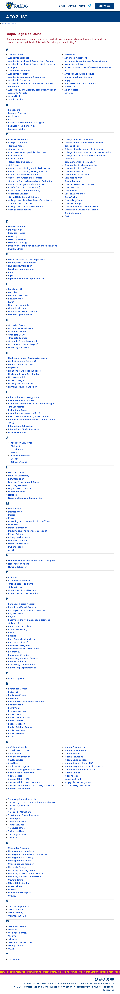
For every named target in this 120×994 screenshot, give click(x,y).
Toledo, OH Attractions (19, 812)
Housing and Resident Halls (22, 383)
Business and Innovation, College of (26, 122)
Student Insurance (73, 756)
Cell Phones (14, 165)
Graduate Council (17, 334)
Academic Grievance (19, 70)
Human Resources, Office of (22, 386)
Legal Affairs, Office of (19, 488)
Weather (12, 929)
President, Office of (18, 642)
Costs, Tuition (71, 197)
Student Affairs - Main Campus (24, 782)
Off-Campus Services (19, 580)
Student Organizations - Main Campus (83, 766)
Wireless (12, 939)
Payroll (11, 616)
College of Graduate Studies (78, 139)
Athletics (68, 93)
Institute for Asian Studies (21, 400)
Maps (11, 518)
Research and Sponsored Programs (26, 701)
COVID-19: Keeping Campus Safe (81, 206)
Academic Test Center (19, 80)
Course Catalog (72, 203)
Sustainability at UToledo (77, 785)
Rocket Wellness (16, 730)
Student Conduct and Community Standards (31, 785)
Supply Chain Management (78, 782)
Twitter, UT (13, 837)
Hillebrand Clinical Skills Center (23, 374)
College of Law (71, 146)
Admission (69, 54)
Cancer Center (15, 155)
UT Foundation (15, 886)
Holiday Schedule (17, 377)
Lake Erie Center (16, 472)
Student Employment (19, 788)
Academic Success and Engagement (27, 77)
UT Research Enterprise (19, 892)
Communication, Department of (81, 165)
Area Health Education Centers (80, 83)
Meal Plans (13, 524)
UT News (12, 889)
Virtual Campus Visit (18, 906)
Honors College (16, 380)
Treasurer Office (16, 828)
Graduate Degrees (17, 338)
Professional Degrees (19, 645)
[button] (90, 6)
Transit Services (16, 824)
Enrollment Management (21, 269)
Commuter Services (74, 171)
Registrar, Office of (17, 695)
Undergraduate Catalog (20, 857)
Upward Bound (15, 880)
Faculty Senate (16, 298)
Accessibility (80, 986)
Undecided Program (18, 848)
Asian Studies (71, 89)
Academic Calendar (18, 57)
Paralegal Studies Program (21, 604)
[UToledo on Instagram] (100, 979)
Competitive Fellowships (76, 174)
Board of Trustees (17, 113)
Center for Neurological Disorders (25, 177)
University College (17, 867)
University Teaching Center (22, 870)
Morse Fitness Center (18, 543)
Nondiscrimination (62, 986)
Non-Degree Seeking (18, 563)
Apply (72, 6)
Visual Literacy (15, 912)
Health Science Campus (20, 364)
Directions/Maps (16, 233)
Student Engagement (75, 747)
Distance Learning (17, 242)
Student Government (75, 750)
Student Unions (72, 772)
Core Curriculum (72, 187)
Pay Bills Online (15, 613)
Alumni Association (74, 64)
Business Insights (16, 129)
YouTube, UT (14, 959)
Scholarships (14, 753)
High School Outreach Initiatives (24, 370)
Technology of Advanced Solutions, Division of (32, 802)
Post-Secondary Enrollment (22, 639)
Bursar (11, 119)
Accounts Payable (17, 93)
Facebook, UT (15, 289)
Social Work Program (19, 766)
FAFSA (11, 302)
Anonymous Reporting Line (78, 77)
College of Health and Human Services (83, 142)
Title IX (11, 808)
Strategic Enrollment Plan (21, 772)
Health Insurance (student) (22, 361)
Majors (11, 515)
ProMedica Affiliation (18, 655)
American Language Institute (79, 73)
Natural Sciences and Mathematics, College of (32, 560)
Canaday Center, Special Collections (27, 152)
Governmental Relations (20, 328)
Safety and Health (17, 747)
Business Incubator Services (22, 125)
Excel (10, 272)
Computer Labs (72, 181)
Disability (12, 236)
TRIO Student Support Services (23, 815)
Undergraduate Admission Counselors (27, 854)
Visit (62, 6)
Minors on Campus (17, 540)
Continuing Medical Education (79, 184)
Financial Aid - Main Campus (22, 311)
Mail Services (14, 508)
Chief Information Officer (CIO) (24, 187)
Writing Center (15, 945)
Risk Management (17, 711)
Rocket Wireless (16, 733)
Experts (12, 275)
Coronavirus (70, 190)
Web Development (17, 932)
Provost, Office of (17, 661)
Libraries (12, 494)
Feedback (108, 986)
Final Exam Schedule (18, 305)
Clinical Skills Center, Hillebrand (23, 197)
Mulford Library (15, 547)
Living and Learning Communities (25, 498)
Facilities (12, 292)
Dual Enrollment (16, 249)
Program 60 (14, 651)
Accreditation (15, 96)
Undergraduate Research (21, 864)
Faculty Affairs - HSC (18, 295)
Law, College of (16, 479)
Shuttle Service (15, 760)
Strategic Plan (15, 776)
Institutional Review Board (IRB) (24, 413)
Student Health (72, 753)
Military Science (16, 534)
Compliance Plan (73, 177)
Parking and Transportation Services (26, 610)
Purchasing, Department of (22, 667)
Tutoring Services (17, 834)
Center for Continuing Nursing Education (28, 171)
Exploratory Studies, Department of (26, 278)
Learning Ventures (17, 485)
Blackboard (14, 110)
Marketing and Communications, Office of (29, 521)
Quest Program (16, 678)
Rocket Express (15, 720)
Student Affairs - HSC (19, 779)
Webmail (12, 936)
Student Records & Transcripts (79, 769)
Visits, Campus (15, 909)
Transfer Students (17, 821)
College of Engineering (19, 209)
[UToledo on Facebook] (96, 979)
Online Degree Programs (20, 583)
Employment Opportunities (22, 262)
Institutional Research (19, 410)
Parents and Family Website (22, 607)
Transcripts (14, 818)
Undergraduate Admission (21, 851)
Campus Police (16, 146)
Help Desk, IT (14, 367)
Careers (28, 986)
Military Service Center (19, 537)
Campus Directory (17, 142)
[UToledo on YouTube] (112, 979)
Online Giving (15, 587)
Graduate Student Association (23, 341)
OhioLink (12, 577)
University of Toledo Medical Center (26, 873)
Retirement (14, 708)
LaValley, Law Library (18, 475)
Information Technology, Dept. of (25, 397)
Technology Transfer (18, 805)
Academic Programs (18, 73)
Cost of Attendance (74, 193)
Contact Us (108, 990)
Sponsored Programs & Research (25, 769)
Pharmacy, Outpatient (19, 626)
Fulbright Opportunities (20, 314)
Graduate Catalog (17, 331)
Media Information (17, 527)
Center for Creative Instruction (23, 174)
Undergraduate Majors (19, 860)
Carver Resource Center (20, 162)
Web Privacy (94, 986)
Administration (15, 99)
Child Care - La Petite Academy (24, 190)
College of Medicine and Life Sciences (83, 149)
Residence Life (15, 704)
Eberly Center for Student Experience (26, 259)
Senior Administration (19, 756)
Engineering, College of (20, 265)
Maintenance (15, 511)
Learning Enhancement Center (23, 482)
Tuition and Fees (16, 831)
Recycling (13, 692)
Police (11, 632)
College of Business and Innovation (26, 206)
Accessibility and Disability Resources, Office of (32, 89)
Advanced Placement (75, 57)
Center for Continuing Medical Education (29, 168)
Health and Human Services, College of (28, 358)
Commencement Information (79, 162)
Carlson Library (15, 158)
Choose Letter (9, 23)
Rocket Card (14, 714)
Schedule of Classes (18, 750)
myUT (11, 550)
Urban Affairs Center (18, 883)
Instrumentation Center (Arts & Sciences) (29, 416)
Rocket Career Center (19, 717)
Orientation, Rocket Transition (23, 593)
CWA (66, 216)
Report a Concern (43, 986)
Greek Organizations (18, 347)
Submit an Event (72, 779)
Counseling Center (73, 200)
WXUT (11, 948)
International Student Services (23, 429)
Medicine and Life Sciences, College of (27, 531)
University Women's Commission (24, 876)
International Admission (20, 426)
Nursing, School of (17, 567)
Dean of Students (17, 226)
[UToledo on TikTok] (103, 979)
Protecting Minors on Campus (23, 658)
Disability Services (17, 239)
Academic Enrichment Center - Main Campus (31, 61)
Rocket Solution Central (20, 727)
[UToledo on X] (107, 979)
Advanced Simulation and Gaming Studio (85, 61)
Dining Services (16, 229)
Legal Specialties (16, 491)
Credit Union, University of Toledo (81, 209)
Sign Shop (13, 763)
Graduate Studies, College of (23, 344)
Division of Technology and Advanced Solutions (32, 245)
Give (82, 6)
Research (13, 698)
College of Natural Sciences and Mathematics (87, 152)
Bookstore (13, 116)
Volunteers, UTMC (17, 915)
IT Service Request (17, 432)
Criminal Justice (72, 213)
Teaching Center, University (22, 799)
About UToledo (16, 54)
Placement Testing (17, 629)
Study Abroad (71, 776)
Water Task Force (17, 926)
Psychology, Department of (22, 664)
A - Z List (18, 986)
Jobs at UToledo (19, 462)
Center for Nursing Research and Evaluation (30, 181)
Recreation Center (17, 688)
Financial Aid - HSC (17, 308)
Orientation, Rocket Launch (22, 590)
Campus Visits (15, 149)
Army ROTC (70, 86)
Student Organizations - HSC (78, 763)
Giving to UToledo (17, 325)
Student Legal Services (75, 760)
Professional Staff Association (23, 648)
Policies (12, 635)
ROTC (11, 736)
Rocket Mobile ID (16, 723)
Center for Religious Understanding (26, 184)
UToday (12, 896)
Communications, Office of (78, 168)
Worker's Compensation (20, 942)
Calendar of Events (18, 139)
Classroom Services (18, 193)
